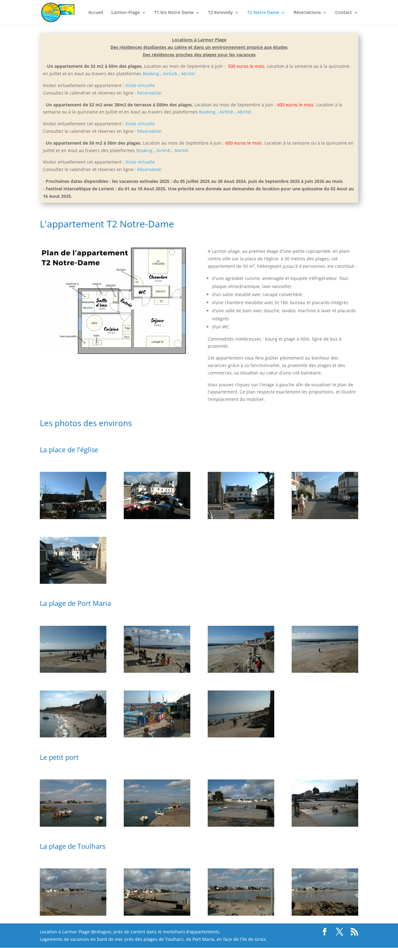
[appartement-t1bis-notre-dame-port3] (73, 825)
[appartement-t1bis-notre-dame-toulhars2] (73, 914)
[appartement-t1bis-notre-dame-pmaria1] (73, 671)
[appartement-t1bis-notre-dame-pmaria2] (157, 671)
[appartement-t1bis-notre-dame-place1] (73, 517)
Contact (343, 12)
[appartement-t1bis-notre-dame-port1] (241, 825)
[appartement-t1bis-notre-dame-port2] (157, 825)
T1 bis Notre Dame (174, 12)
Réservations (307, 12)
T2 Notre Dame (263, 12)
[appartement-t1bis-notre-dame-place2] (157, 517)
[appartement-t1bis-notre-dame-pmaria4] (325, 671)
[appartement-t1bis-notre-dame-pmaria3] (241, 671)
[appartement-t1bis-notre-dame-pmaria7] (157, 736)
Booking (151, 74)
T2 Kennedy (220, 12)
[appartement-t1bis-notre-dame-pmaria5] (73, 736)
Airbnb (170, 74)
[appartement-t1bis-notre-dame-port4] (325, 825)
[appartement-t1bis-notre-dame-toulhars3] (157, 914)
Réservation (149, 93)
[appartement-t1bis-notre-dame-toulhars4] (241, 914)
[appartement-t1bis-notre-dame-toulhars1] (325, 914)
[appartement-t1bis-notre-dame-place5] (325, 517)
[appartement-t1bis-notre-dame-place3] (241, 517)
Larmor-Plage (125, 12)
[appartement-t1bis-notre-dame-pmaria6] (241, 736)
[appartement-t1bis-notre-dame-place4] (73, 582)
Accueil (95, 12)
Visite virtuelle (140, 85)
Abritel (188, 74)
